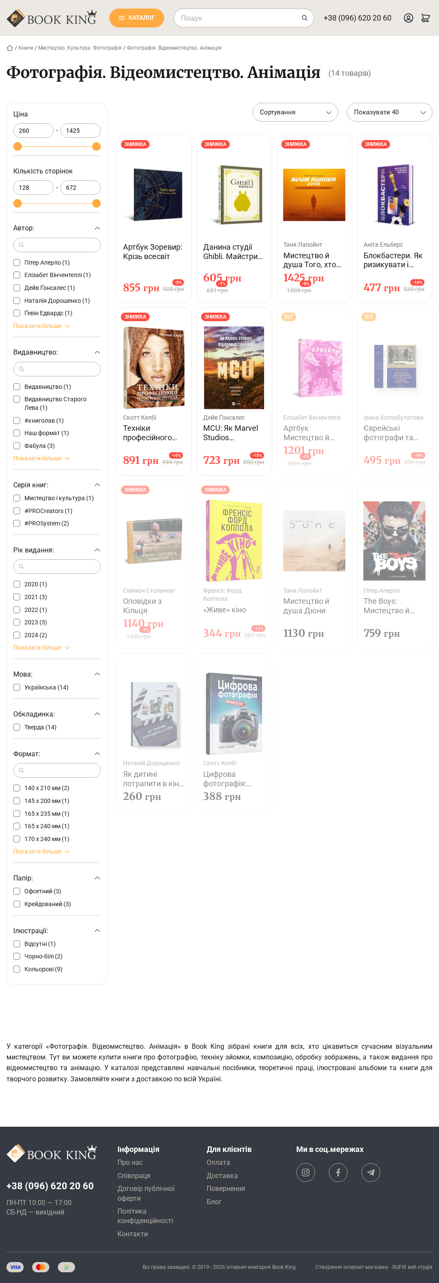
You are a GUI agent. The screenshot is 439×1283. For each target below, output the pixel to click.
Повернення (226, 1189)
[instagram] (305, 1172)
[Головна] (9, 48)
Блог (214, 1202)
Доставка (222, 1176)
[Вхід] (408, 18)
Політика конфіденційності (145, 1216)
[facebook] (338, 1172)
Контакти (132, 1234)
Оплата (218, 1162)
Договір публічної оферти (145, 1193)
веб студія (420, 1267)
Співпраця (133, 1176)
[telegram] (370, 1172)
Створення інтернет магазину (352, 1267)
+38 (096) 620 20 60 (357, 17)
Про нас (130, 1162)
